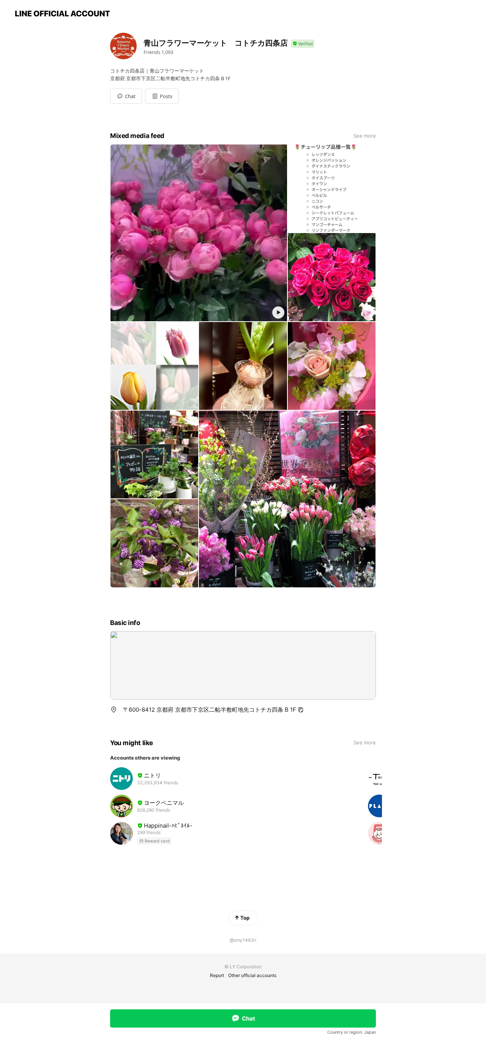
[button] (162, 96)
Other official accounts (252, 975)
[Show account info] (302, 44)
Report (217, 975)
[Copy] (300, 710)
